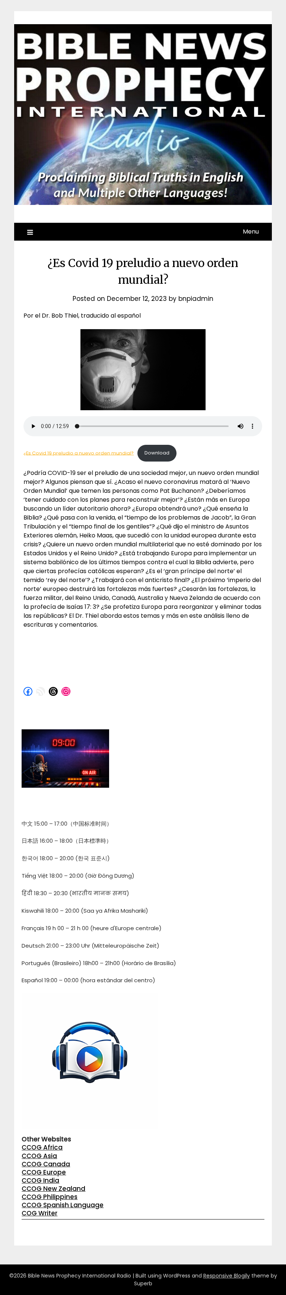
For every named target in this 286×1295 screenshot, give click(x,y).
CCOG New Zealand (53, 1188)
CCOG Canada (46, 1164)
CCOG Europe (44, 1172)
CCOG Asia (39, 1155)
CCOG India (40, 1180)
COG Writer (39, 1213)
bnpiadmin (195, 298)
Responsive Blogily (226, 1275)
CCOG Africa (42, 1147)
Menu (251, 231)
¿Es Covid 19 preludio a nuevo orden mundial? (78, 453)
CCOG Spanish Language (63, 1205)
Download (156, 453)
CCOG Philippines (49, 1196)
